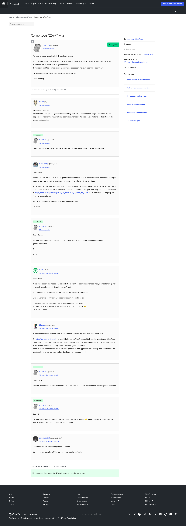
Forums (11, 11)
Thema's (46, 497)
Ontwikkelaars (82, 501)
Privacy (11, 504)
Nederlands (33, 514)
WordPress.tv (82, 504)
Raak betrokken (117, 494)
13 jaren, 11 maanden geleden (49, 441)
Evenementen (116, 497)
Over (10, 494)
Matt (147, 497)
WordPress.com (151, 494)
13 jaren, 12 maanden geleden (49, 273)
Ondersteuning (82, 497)
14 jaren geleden (48, 48)
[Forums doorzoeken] (31, 24)
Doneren (115, 501)
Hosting (11, 501)
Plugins (45, 501)
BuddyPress (150, 504)
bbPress (149, 501)
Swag (114, 504)
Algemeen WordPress (24, 17)
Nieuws (11, 497)
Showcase (46, 494)
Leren (79, 494)
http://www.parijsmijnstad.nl (46, 339)
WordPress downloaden (172, 4)
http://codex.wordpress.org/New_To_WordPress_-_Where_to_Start (61, 193)
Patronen (46, 504)
